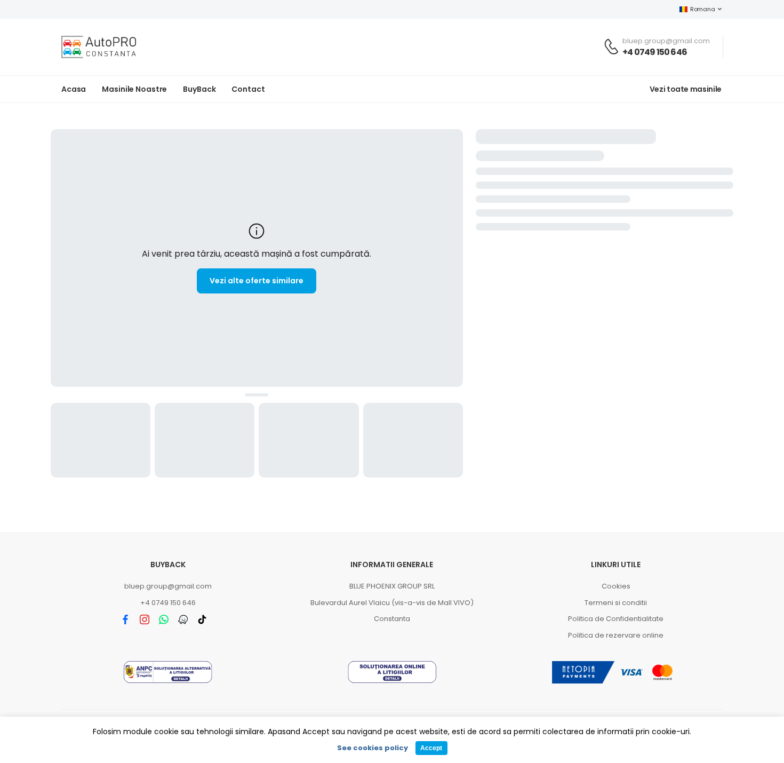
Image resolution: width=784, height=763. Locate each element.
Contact (248, 89)
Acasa (73, 89)
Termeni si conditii (616, 603)
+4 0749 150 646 (654, 52)
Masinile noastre (134, 89)
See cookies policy (372, 748)
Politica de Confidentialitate (615, 619)
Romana (702, 9)
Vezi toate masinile (686, 89)
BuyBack (199, 89)
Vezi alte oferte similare (256, 280)
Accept (431, 748)
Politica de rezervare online (615, 635)
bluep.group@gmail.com (168, 586)
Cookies (616, 586)
